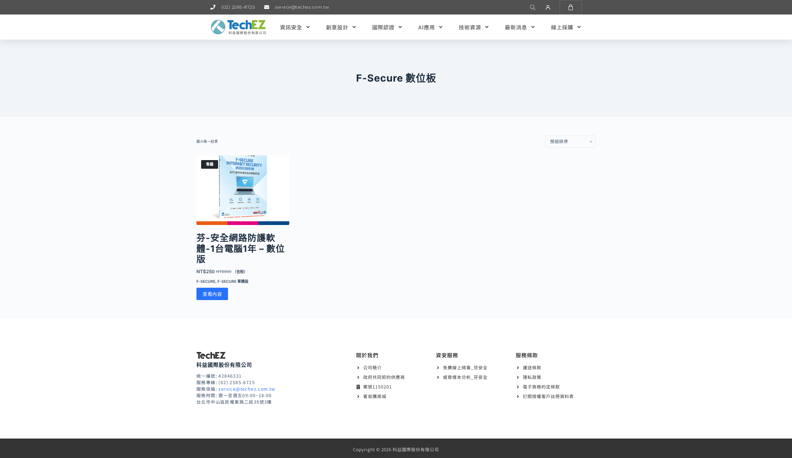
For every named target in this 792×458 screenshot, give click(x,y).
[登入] (548, 7)
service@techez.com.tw (246, 389)
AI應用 (426, 27)
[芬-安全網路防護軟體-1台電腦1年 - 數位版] (242, 190)
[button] (532, 7)
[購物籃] (571, 7)
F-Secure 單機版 (232, 281)
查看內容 (212, 294)
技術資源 (470, 27)
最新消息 (516, 27)
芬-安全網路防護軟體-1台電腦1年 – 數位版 (240, 248)
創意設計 (337, 27)
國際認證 (383, 27)
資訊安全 (291, 27)
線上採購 (562, 27)
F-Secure (205, 281)
